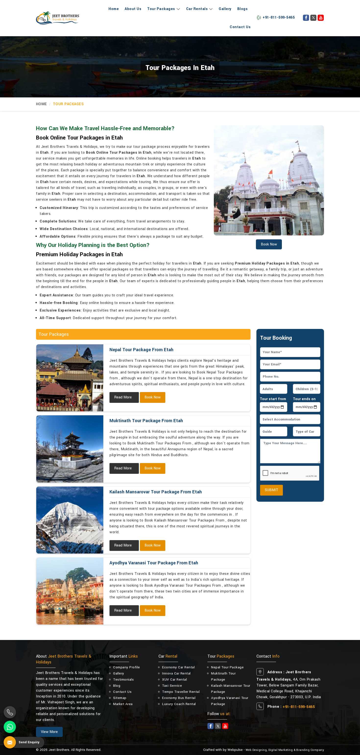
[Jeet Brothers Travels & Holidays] (57, 18)
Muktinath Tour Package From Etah (146, 421)
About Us (133, 9)
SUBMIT (271, 490)
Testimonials (123, 679)
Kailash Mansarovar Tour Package (230, 688)
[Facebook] (306, 18)
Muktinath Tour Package (223, 676)
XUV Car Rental (174, 679)
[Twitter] (313, 18)
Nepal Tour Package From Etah (141, 350)
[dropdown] (177, 9)
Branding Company (310, 750)
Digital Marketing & (282, 750)
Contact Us (240, 27)
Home (113, 9)
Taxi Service (172, 685)
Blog (116, 685)
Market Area (123, 704)
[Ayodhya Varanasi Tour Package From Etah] (69, 591)
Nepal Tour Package (227, 667)
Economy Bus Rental (178, 698)
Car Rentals (197, 9)
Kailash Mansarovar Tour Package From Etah (155, 492)
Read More (123, 397)
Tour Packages (161, 9)
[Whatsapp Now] (10, 727)
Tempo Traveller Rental (181, 691)
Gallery (225, 9)
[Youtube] (321, 18)
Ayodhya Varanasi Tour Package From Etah (153, 563)
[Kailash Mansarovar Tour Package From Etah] (69, 520)
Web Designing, (256, 750)
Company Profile (126, 667)
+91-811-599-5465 (279, 17)
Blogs (242, 9)
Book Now (152, 397)
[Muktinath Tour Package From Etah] (69, 448)
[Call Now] (10, 712)
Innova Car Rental (176, 673)
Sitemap (120, 698)
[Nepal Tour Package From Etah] (69, 377)
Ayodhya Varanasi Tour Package (229, 701)
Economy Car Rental (178, 667)
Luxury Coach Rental (179, 704)
